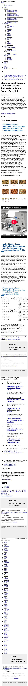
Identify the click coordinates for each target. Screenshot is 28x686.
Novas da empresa (11, 47)
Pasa (8, 39)
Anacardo (9, 30)
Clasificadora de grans (12, 11)
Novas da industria (11, 50)
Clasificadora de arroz (12, 10)
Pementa (9, 43)
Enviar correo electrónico (6, 495)
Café (8, 31)
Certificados (9, 58)
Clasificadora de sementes (13, 15)
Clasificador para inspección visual (15, 17)
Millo (8, 41)
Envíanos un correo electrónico (8, 113)
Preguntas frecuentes (11, 54)
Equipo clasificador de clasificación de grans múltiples (13, 410)
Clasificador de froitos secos (13, 18)
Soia (8, 42)
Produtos (6, 9)
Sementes (9, 35)
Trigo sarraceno (10, 26)
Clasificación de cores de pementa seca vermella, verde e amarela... (15, 399)
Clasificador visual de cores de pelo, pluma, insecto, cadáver (15, 387)
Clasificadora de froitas (12, 19)
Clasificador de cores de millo (13, 339)
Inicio (5, 7)
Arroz (8, 25)
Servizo (8, 53)
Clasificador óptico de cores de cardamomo (15, 429)
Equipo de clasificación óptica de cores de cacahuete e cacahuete (15, 420)
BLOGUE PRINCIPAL (15, 491)
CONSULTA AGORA (6, 479)
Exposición (9, 49)
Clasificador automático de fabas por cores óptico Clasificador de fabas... (15, 440)
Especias (9, 34)
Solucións (6, 23)
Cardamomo (9, 37)
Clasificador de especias (12, 22)
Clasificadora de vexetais (12, 21)
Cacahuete (9, 29)
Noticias (5, 46)
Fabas (8, 27)
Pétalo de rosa (10, 45)
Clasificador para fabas (12, 14)
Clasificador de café (11, 13)
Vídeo (5, 63)
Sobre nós (6, 55)
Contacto (6, 61)
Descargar (6, 62)
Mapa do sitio (5, 491)
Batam (8, 33)
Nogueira (9, 38)
